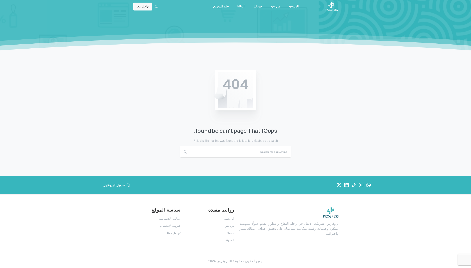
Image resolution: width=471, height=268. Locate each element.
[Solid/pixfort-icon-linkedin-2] (346, 184)
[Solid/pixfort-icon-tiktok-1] (353, 184)
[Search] (156, 6)
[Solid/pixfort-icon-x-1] (339, 184)
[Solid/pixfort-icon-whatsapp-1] (368, 184)
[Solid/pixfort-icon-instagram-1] (361, 184)
